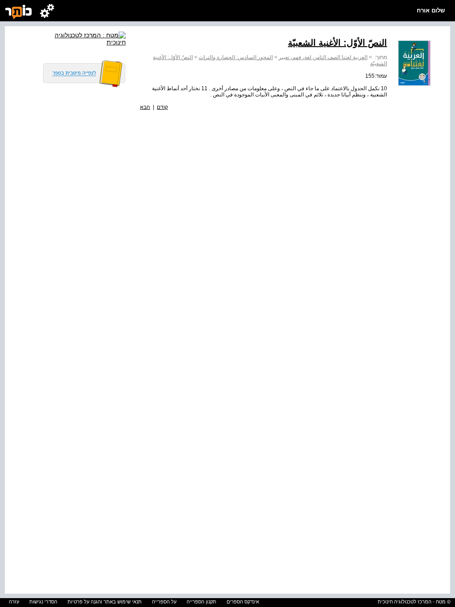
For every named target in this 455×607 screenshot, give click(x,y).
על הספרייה (164, 601)
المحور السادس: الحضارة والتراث (236, 57)
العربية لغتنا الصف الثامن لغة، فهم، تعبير (323, 57)
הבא (145, 107)
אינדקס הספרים (243, 601)
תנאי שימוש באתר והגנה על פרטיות (105, 601)
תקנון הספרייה (201, 601)
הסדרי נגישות (43, 601)
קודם (162, 107)
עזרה (14, 601)
